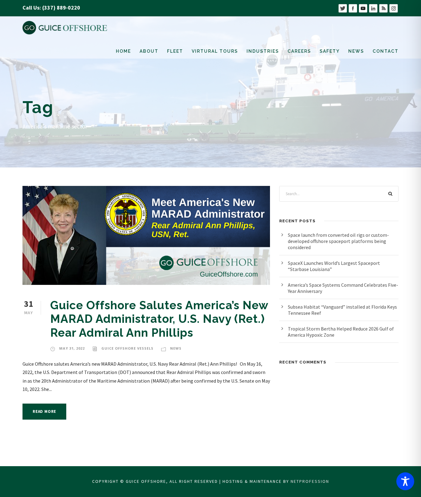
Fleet (175, 51)
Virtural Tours (215, 51)
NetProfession (310, 481)
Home (123, 51)
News (356, 51)
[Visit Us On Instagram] (393, 7)
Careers (299, 51)
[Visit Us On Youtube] (363, 7)
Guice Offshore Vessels (127, 348)
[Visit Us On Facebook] (353, 7)
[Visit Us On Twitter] (342, 7)
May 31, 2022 (72, 348)
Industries (263, 51)
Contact (386, 51)
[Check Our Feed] (383, 7)
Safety (330, 51)
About (149, 51)
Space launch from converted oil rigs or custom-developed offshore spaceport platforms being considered (338, 241)
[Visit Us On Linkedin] (373, 7)
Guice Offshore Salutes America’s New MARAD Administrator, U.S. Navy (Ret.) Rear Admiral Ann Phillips (159, 318)
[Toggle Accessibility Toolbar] (405, 481)
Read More (44, 411)
